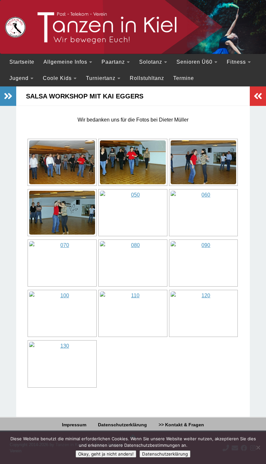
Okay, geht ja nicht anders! (106, 454)
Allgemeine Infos (65, 62)
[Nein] (258, 447)
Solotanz (150, 62)
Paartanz (113, 62)
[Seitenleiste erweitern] (8, 96)
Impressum (74, 424)
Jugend (19, 78)
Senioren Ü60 (194, 62)
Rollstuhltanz (147, 78)
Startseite (21, 62)
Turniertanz (100, 78)
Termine (183, 78)
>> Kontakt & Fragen (181, 424)
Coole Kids (57, 78)
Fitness (236, 62)
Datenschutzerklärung (122, 424)
